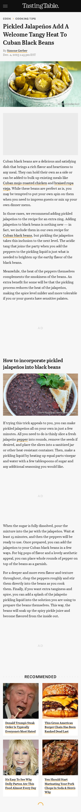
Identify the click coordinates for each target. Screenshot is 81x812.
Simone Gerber (17, 50)
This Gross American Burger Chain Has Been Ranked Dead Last (60, 727)
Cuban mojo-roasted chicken (25, 182)
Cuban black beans (17, 235)
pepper (22, 439)
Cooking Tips (25, 18)
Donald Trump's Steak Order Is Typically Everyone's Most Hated (20, 727)
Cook (7, 18)
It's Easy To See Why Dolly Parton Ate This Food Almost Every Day (20, 784)
